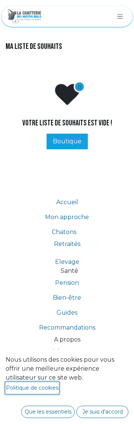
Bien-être (67, 297)
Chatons (67, 232)
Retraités (67, 243)
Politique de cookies (32, 387)
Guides (67, 312)
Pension (67, 282)
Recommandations (67, 327)
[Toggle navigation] (120, 16)
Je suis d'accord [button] (102, 411)
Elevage (67, 261)
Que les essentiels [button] (48, 411)
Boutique (67, 141)
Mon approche (67, 217)
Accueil (67, 202)
